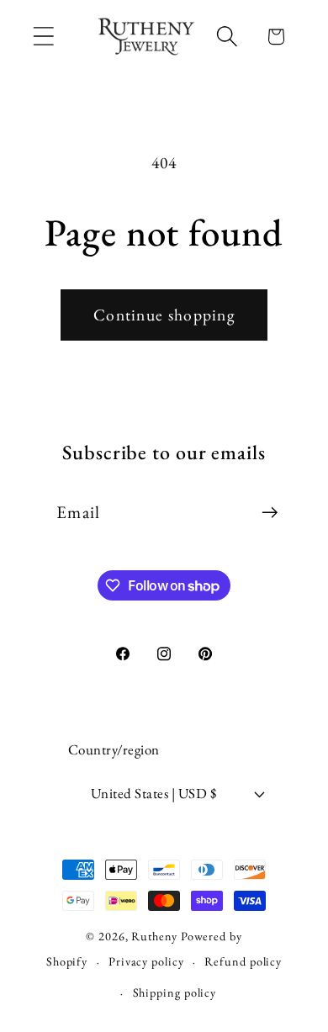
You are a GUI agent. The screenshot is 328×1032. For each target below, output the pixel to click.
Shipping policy (175, 992)
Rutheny (154, 936)
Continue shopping (164, 314)
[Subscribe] (270, 512)
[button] (43, 37)
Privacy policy (146, 961)
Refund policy (243, 961)
